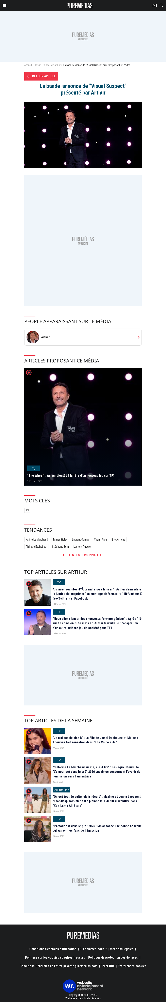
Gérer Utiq (108, 966)
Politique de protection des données (113, 957)
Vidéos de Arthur (52, 65)
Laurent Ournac (80, 539)
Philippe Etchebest (36, 546)
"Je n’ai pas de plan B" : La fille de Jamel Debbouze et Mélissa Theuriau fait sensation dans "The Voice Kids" (95, 740)
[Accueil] (80, 5)
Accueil (28, 65)
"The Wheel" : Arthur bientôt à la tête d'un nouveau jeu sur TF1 (71, 475)
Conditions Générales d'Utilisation (52, 949)
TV (27, 510)
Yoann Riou (100, 539)
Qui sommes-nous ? (93, 949)
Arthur (38, 65)
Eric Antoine (118, 539)
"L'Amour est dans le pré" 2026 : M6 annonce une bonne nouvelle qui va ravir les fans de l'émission (97, 828)
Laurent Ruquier (82, 546)
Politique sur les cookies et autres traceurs (55, 957)
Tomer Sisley (60, 539)
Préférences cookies (132, 966)
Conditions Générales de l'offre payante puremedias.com (58, 966)
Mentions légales (121, 949)
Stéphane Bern (60, 546)
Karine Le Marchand (37, 539)
